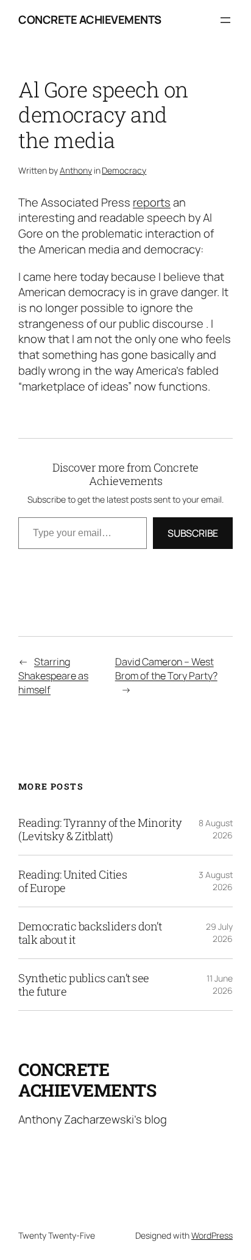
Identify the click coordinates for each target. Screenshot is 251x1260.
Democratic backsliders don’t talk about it (89, 932)
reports (152, 202)
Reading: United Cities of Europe (72, 881)
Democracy (124, 170)
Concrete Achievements (89, 19)
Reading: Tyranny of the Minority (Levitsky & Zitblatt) (100, 829)
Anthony (76, 170)
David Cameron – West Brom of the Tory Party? (166, 668)
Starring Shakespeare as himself (53, 675)
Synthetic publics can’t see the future (83, 984)
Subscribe (193, 533)
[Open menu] (225, 20)
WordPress (212, 1235)
